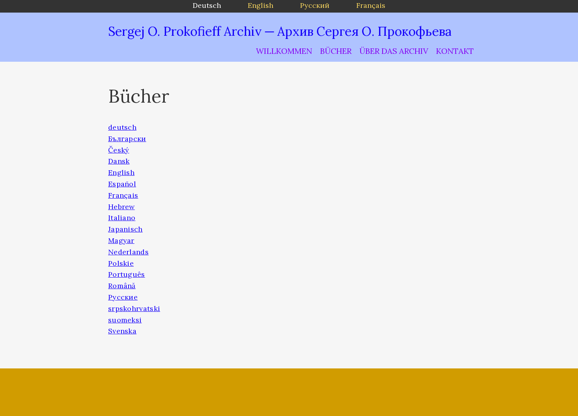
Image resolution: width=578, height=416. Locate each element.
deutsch (122, 127)
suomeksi (125, 319)
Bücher (336, 51)
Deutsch (207, 5)
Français (123, 195)
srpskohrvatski (134, 308)
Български (127, 138)
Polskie (121, 263)
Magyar (121, 240)
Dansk (119, 161)
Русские (123, 297)
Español (122, 183)
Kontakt (455, 51)
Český (118, 150)
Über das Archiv (393, 51)
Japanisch (125, 229)
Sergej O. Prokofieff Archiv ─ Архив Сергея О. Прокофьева (279, 31)
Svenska (122, 330)
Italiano (121, 217)
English (121, 172)
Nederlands (128, 251)
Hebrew (121, 206)
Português (126, 274)
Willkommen (284, 51)
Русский (314, 5)
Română (122, 285)
